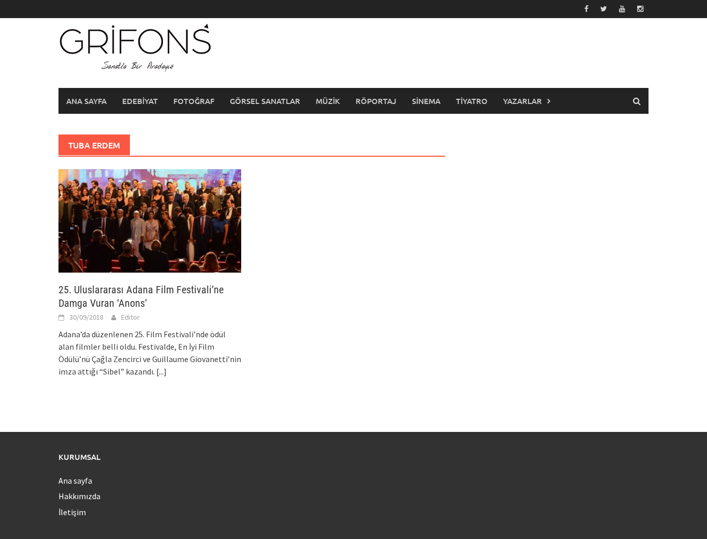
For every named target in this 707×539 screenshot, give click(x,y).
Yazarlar (522, 101)
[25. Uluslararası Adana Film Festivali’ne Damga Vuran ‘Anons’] (149, 220)
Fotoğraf (193, 101)
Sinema (426, 101)
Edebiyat (140, 101)
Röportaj (376, 101)
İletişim (72, 512)
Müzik (328, 101)
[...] (161, 371)
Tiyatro (472, 101)
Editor (130, 317)
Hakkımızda (79, 496)
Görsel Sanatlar (265, 101)
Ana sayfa (86, 101)
